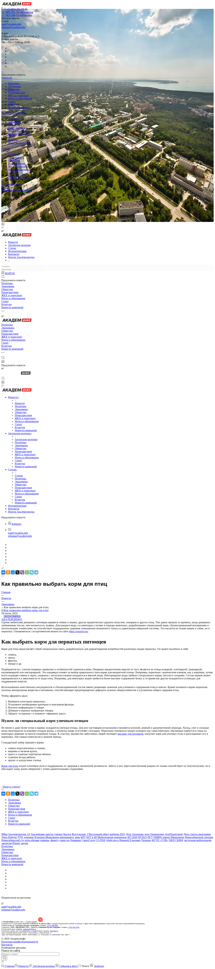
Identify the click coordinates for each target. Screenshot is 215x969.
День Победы (9, 837)
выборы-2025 (117, 834)
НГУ (150, 837)
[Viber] (9, 205)
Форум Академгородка (15, 190)
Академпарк (38, 834)
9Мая (4, 834)
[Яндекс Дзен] (9, 214)
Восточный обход (99, 834)
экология (6, 843)
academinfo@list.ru (29, 929)
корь (77, 837)
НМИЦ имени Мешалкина (169, 837)
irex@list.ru (54, 931)
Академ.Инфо (11, 619)
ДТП (20, 837)
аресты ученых (54, 834)
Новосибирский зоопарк (199, 837)
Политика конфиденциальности (19, 941)
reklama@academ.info (13, 27)
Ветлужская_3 (80, 834)
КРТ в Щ (91, 837)
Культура (13, 104)
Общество (14, 89)
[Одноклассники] (8, 201)
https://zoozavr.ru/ (78, 631)
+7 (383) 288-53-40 (16, 15)
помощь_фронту (49, 840)
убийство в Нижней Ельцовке (123, 840)
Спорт (11, 101)
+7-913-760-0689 (52, 925)
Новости (6, 77)
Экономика (14, 86)
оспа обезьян (32, 840)
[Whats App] (9, 211)
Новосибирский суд (12, 840)
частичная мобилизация (197, 840)
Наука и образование (20, 98)
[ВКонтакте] (9, 195)
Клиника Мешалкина (46, 837)
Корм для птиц (9, 765)
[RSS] (2, 575)
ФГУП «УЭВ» (160, 840)
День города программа (197, 834)
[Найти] (4, 958)
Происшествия (16, 92)
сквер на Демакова (70, 840)
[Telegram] (9, 198)
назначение (120, 837)
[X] (17, 572)
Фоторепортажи (11, 184)
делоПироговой (174, 834)
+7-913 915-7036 (73, 927)
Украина (146, 840)
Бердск (67, 834)
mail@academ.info (11, 24)
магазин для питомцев (130, 733)
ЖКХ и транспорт (18, 95)
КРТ (83, 837)
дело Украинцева (154, 834)
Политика (13, 83)
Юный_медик (20, 843)
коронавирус (67, 837)
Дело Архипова (135, 834)
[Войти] (2, 224)
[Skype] (32, 572)
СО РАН (100, 840)
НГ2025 (142, 837)
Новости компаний (19, 107)
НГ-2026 (132, 837)
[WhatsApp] (27, 572)
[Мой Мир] (13, 572)
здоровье (29, 837)
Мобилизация (105, 837)
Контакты (7, 187)
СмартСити (88, 840)
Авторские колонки (13, 113)
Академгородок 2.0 (19, 834)
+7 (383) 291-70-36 (16, 9)
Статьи (5, 148)
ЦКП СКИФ (176, 840)
